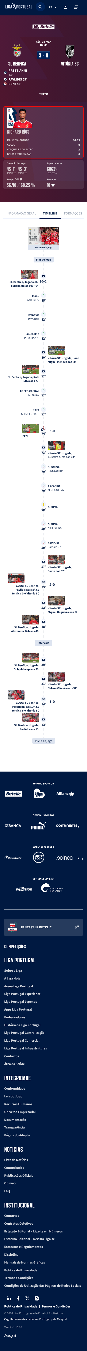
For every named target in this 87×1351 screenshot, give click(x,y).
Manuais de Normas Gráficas (24, 1262)
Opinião (10, 1183)
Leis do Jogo (13, 1096)
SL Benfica (17, 63)
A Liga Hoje (12, 978)
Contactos (11, 1056)
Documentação (15, 1119)
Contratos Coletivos (18, 1223)
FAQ (7, 1191)
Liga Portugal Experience (22, 994)
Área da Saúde (14, 1064)
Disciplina (11, 1254)
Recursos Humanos (18, 1104)
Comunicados (14, 1167)
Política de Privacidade (20, 1270)
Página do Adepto (17, 1135)
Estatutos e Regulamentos (23, 1246)
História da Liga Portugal (22, 1025)
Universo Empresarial (20, 1112)
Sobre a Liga (13, 970)
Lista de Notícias (16, 1160)
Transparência (14, 1127)
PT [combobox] (50, 7)
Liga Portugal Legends (20, 1001)
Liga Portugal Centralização (24, 1032)
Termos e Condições (18, 1278)
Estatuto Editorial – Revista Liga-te (29, 1239)
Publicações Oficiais (18, 1175)
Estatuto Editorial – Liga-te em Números (33, 1231)
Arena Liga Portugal (18, 986)
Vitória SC (70, 63)
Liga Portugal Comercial (21, 1040)
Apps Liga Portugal (18, 1009)
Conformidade (14, 1088)
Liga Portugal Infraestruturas (25, 1048)
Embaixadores (14, 1017)
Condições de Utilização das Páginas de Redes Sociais (42, 1285)
